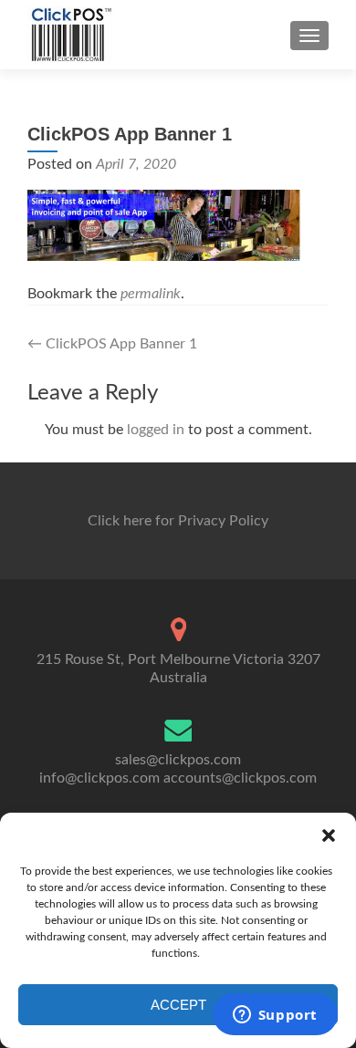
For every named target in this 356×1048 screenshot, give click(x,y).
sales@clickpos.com (178, 759)
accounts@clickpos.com (240, 778)
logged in (155, 429)
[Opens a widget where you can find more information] (275, 1016)
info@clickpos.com (99, 778)
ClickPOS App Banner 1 (112, 344)
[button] (328, 835)
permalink (150, 293)
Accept (178, 1004)
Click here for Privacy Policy (178, 521)
